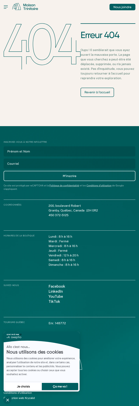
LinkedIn (56, 291)
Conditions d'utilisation (99, 185)
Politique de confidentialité (64, 185)
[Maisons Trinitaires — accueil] (25, 6)
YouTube (56, 296)
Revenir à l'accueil (97, 92)
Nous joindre (122, 7)
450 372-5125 (58, 215)
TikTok (54, 301)
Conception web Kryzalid (19, 398)
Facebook (57, 286)
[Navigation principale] (6, 7)
